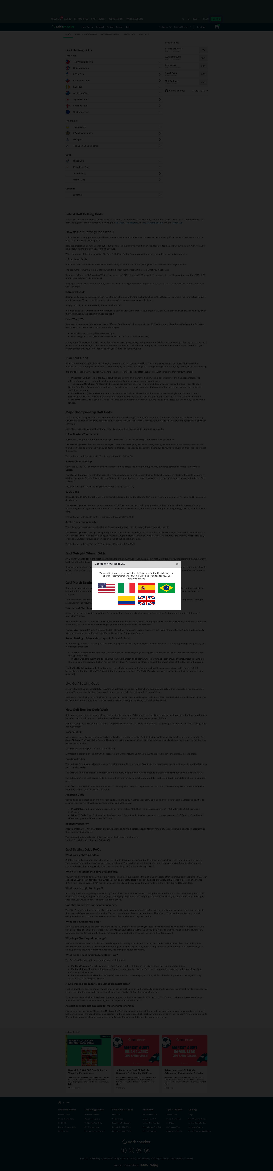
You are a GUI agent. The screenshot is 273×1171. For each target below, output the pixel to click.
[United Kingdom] (146, 604)
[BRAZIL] (166, 592)
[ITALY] (126, 592)
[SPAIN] (146, 592)
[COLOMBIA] (126, 604)
